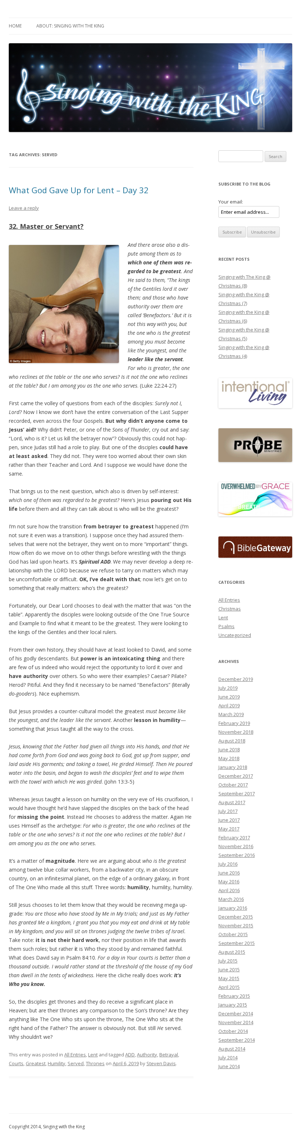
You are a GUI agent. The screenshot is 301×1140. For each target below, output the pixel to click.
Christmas (229, 608)
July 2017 (227, 811)
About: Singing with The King (70, 26)
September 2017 (236, 793)
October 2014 (233, 1031)
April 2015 (229, 987)
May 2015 (228, 978)
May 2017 (228, 828)
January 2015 (232, 1004)
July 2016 (227, 864)
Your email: (230, 201)
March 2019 (231, 714)
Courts (16, 1063)
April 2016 (229, 890)
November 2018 (235, 732)
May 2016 (228, 881)
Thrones (95, 1063)
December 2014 (235, 1013)
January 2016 (232, 908)
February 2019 (234, 723)
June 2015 (229, 969)
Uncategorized (234, 635)
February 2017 (234, 837)
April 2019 (229, 705)
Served (76, 1063)
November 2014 (235, 1022)
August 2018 (231, 740)
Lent (93, 1054)
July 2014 (227, 1057)
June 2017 (229, 820)
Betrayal (168, 1054)
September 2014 (236, 1040)
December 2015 (235, 916)
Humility (56, 1063)
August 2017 (231, 802)
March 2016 (231, 899)
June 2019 (229, 696)
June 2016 (229, 872)
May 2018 (228, 758)
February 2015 (234, 996)
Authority (147, 1054)
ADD (130, 1054)
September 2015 (236, 943)
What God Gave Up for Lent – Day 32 (79, 189)
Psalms (226, 626)
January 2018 (232, 767)
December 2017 (235, 776)
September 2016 (236, 855)
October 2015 (233, 934)
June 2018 (229, 749)
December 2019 (235, 679)
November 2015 (235, 925)
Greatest (36, 1063)
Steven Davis (161, 1063)
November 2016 (235, 846)
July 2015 (227, 960)
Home (15, 26)
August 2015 (231, 952)
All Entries (75, 1054)
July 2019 (227, 688)
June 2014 (229, 1066)
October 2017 (233, 784)
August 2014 (231, 1048)
